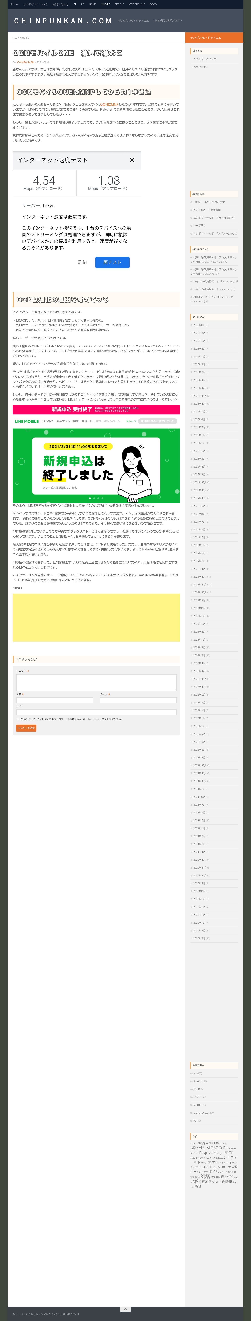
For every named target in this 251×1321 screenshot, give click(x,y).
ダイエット (224, 1162)
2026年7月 (199, 333)
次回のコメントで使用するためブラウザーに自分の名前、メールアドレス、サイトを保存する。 (71, 719)
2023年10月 (200, 592)
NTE (196, 1153)
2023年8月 (199, 608)
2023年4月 (199, 640)
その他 (217, 1158)
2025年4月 (199, 451)
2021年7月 (199, 805)
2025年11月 (200, 396)
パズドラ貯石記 (202, 1167)
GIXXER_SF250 (204, 1147)
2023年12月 (200, 577)
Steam (194, 1158)
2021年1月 (199, 852)
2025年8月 (199, 419)
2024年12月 (200, 482)
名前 (20, 694)
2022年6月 (199, 718)
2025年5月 (199, 443)
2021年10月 (200, 781)
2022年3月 (199, 742)
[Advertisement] (96, 618)
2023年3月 (199, 647)
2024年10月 (200, 498)
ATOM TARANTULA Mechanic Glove (212, 297)
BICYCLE (119, 4)
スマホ (213, 1162)
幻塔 (205, 1176)
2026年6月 (199, 341)
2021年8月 (199, 797)
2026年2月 (199, 372)
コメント (22, 671)
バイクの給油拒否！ (205, 281)
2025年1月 (199, 474)
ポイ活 (214, 1171)
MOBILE (105, 4)
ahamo (193, 1143)
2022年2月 (199, 750)
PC (82, 4)
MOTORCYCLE (137, 4)
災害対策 (215, 1177)
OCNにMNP (109, 104)
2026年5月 (199, 349)
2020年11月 (200, 868)
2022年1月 (199, 757)
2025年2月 (199, 467)
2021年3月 (199, 836)
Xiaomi (201, 1158)
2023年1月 (199, 663)
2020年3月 (199, 930)
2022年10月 (200, 687)
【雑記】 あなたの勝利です (209, 202)
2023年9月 (199, 600)
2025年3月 (199, 459)
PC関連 (215, 1153)
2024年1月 (199, 569)
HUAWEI (232, 1148)
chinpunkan (25, 62)
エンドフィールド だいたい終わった (215, 233)
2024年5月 (199, 537)
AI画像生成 (204, 1143)
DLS (224, 1143)
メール (105, 694)
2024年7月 (199, 522)
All (75, 4)
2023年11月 (200, 584)
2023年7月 (199, 616)
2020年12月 (200, 860)
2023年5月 (199, 632)
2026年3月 (199, 364)
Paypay (205, 1152)
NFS (192, 1153)
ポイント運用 (201, 1172)
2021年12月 (200, 765)
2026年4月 (199, 356)
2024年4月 (199, 545)
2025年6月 (199, 435)
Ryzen (221, 1153)
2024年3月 (199, 553)
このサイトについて (35, 4)
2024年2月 (199, 561)
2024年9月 (199, 506)
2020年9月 (199, 883)
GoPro (224, 1148)
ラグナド (223, 1172)
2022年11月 (200, 679)
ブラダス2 (217, 1167)
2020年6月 (199, 907)
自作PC (227, 1176)
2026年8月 (199, 325)
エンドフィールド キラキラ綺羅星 (213, 218)
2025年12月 (200, 388)
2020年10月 (200, 875)
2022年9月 (199, 695)
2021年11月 (200, 773)
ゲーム (204, 1162)
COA (215, 1143)
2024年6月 (199, 529)
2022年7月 (199, 710)
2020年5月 (199, 915)
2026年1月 (199, 380)
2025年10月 (200, 404)
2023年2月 (199, 655)
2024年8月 (199, 514)
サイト (19, 706)
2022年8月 (199, 702)
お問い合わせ (60, 4)
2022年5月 (199, 726)
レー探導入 (199, 226)
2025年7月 (199, 427)
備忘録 (230, 1172)
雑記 (197, 1181)
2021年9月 (199, 789)
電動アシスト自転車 (216, 1181)
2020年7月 (199, 899)
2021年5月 (199, 820)
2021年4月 (199, 828)
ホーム (14, 4)
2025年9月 (199, 411)
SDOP (228, 1153)
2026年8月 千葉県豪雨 (207, 210)
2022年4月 (199, 734)
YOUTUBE (209, 1158)
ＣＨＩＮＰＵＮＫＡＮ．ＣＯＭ (62, 20)
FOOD (153, 4)
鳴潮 (198, 1186)
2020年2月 (199, 938)
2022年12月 (200, 671)
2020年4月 (199, 923)
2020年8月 (199, 891)
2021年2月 (199, 844)
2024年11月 (200, 490)
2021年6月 (199, 813)
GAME (92, 4)
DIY (221, 1143)
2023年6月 (199, 624)
